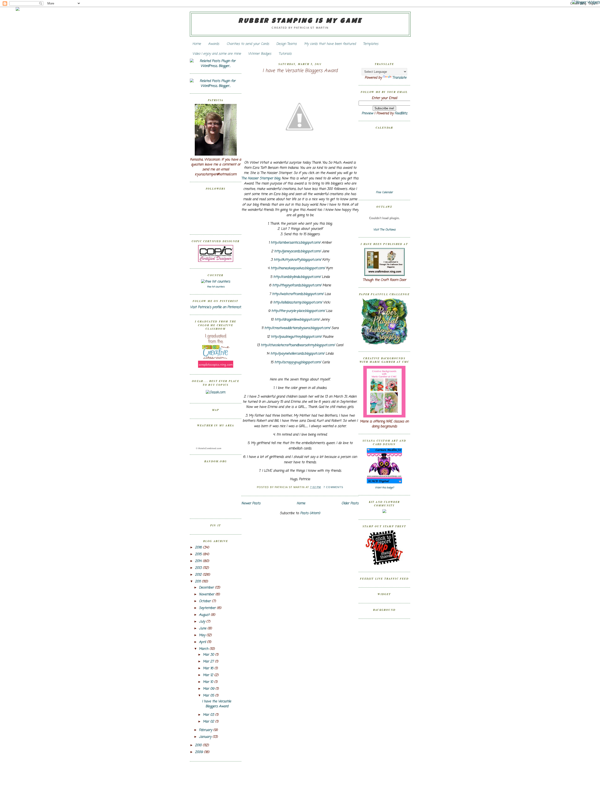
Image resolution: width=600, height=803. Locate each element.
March (204, 648)
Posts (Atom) (310, 513)
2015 (199, 554)
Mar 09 (209, 688)
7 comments (333, 487)
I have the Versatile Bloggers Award (216, 704)
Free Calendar (384, 192)
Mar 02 (209, 721)
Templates (370, 44)
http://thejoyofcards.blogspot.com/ (296, 285)
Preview (367, 113)
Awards (213, 44)
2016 (199, 547)
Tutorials (285, 53)
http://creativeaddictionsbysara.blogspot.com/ (297, 328)
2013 (199, 568)
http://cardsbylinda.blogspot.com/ (297, 277)
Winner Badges (259, 53)
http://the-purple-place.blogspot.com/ (298, 311)
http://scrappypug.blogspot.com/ (297, 362)
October (205, 601)
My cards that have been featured (330, 44)
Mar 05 (209, 695)
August (205, 614)
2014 (199, 561)
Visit (384, 230)
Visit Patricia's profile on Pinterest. (215, 307)
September (208, 608)
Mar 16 (208, 668)
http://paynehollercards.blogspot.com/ (297, 353)
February (206, 730)
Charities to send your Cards (248, 44)
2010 (199, 745)
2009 (199, 752)
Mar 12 (208, 675)
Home (196, 44)
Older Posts (350, 503)
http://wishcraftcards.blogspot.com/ (297, 294)
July (202, 621)
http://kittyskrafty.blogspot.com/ (297, 259)
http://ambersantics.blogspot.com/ (295, 242)
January (206, 736)
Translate (399, 77)
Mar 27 (209, 661)
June (203, 628)
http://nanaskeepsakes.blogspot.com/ (298, 268)
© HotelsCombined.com (208, 448)
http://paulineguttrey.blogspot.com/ (296, 336)
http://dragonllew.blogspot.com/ (297, 319)
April (203, 642)
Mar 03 (209, 714)
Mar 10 (208, 682)
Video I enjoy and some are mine (216, 53)
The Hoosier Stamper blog (260, 178)
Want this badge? (384, 487)
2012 (199, 574)
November (207, 594)
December (207, 587)
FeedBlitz (401, 113)
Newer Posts (250, 503)
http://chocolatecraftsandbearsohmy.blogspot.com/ (298, 345)
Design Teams (286, 44)
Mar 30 (209, 654)
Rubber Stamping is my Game (300, 21)
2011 (198, 581)
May (202, 635)
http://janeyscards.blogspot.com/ (297, 251)
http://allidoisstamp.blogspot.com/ (297, 302)
